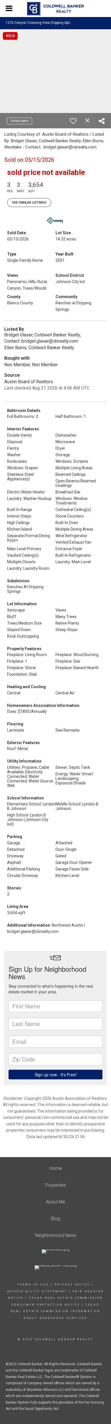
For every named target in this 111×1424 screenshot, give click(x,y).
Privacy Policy (72, 1284)
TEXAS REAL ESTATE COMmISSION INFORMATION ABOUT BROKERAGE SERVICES (55, 1311)
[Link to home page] (55, 8)
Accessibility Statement (37, 1291)
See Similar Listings (29, 202)
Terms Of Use (33, 1284)
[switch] (73, 121)
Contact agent (19, 120)
